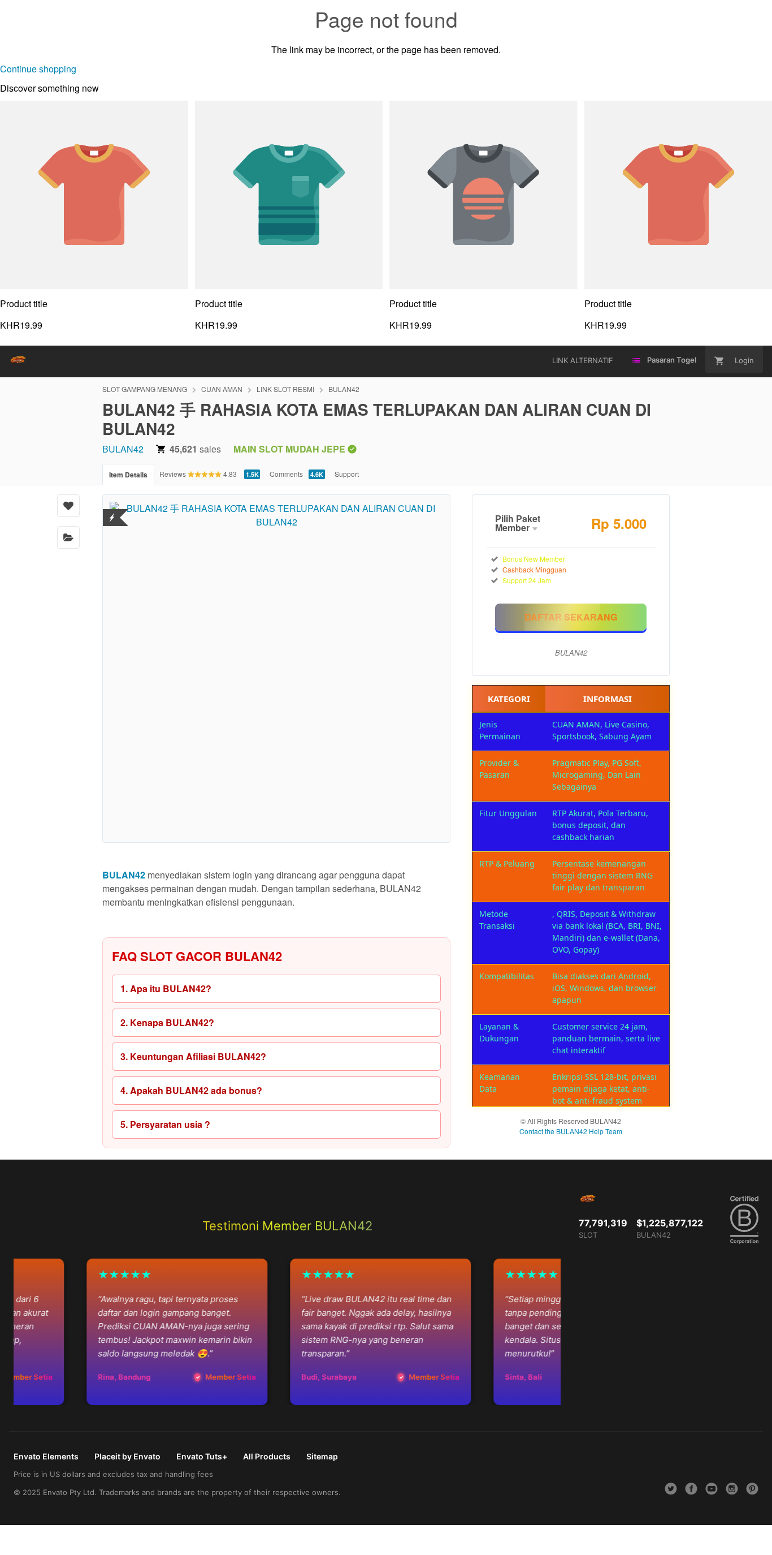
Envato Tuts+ (201, 1456)
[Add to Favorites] (68, 505)
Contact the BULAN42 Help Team (570, 1131)
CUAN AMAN (221, 389)
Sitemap (322, 1456)
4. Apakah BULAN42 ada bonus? (191, 1090)
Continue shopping (38, 68)
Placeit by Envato (127, 1456)
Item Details (128, 474)
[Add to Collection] (68, 537)
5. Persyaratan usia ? (165, 1124)
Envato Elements (46, 1456)
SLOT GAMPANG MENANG (144, 389)
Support (347, 474)
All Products (266, 1456)
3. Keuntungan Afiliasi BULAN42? (193, 1056)
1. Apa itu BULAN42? (165, 988)
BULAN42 (343, 389)
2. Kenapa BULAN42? (167, 1022)
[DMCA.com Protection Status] (112, 510)
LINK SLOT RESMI (285, 389)
